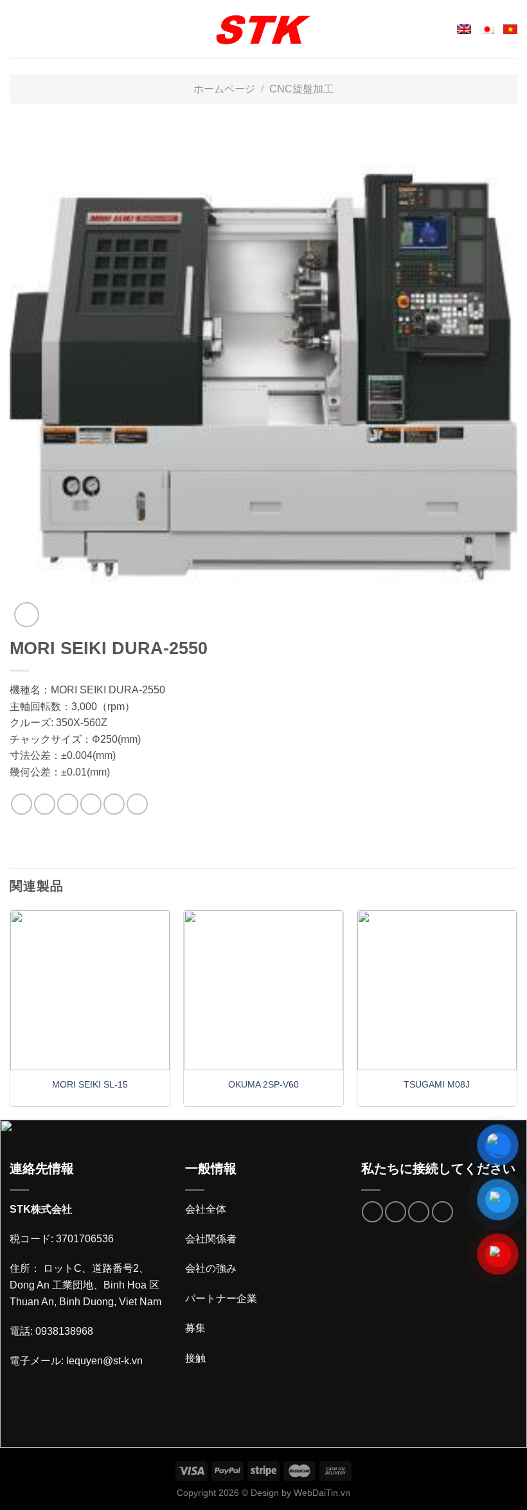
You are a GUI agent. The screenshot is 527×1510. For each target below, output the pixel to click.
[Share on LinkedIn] (137, 804)
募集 (195, 1328)
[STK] (263, 29)
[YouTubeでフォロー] (442, 1211)
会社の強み (211, 1268)
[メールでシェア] (91, 804)
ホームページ (224, 88)
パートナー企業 (221, 1298)
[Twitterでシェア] (67, 804)
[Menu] (17, 29)
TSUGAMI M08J (437, 1084)
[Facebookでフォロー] (372, 1211)
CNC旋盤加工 (301, 88)
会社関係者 (211, 1238)
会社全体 (205, 1209)
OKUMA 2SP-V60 (263, 1084)
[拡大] (26, 614)
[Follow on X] (418, 1211)
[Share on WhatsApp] (21, 804)
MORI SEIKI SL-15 (90, 1084)
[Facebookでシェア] (44, 804)
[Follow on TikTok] (395, 1211)
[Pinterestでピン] (114, 804)
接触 (195, 1358)
